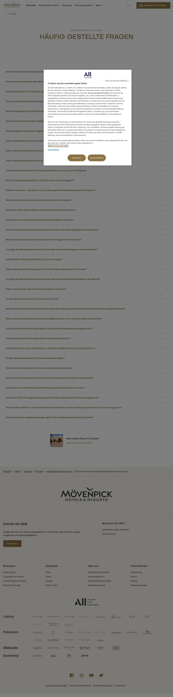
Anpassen (76, 158)
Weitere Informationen (58, 146)
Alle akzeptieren (97, 158)
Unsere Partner (53, 150)
